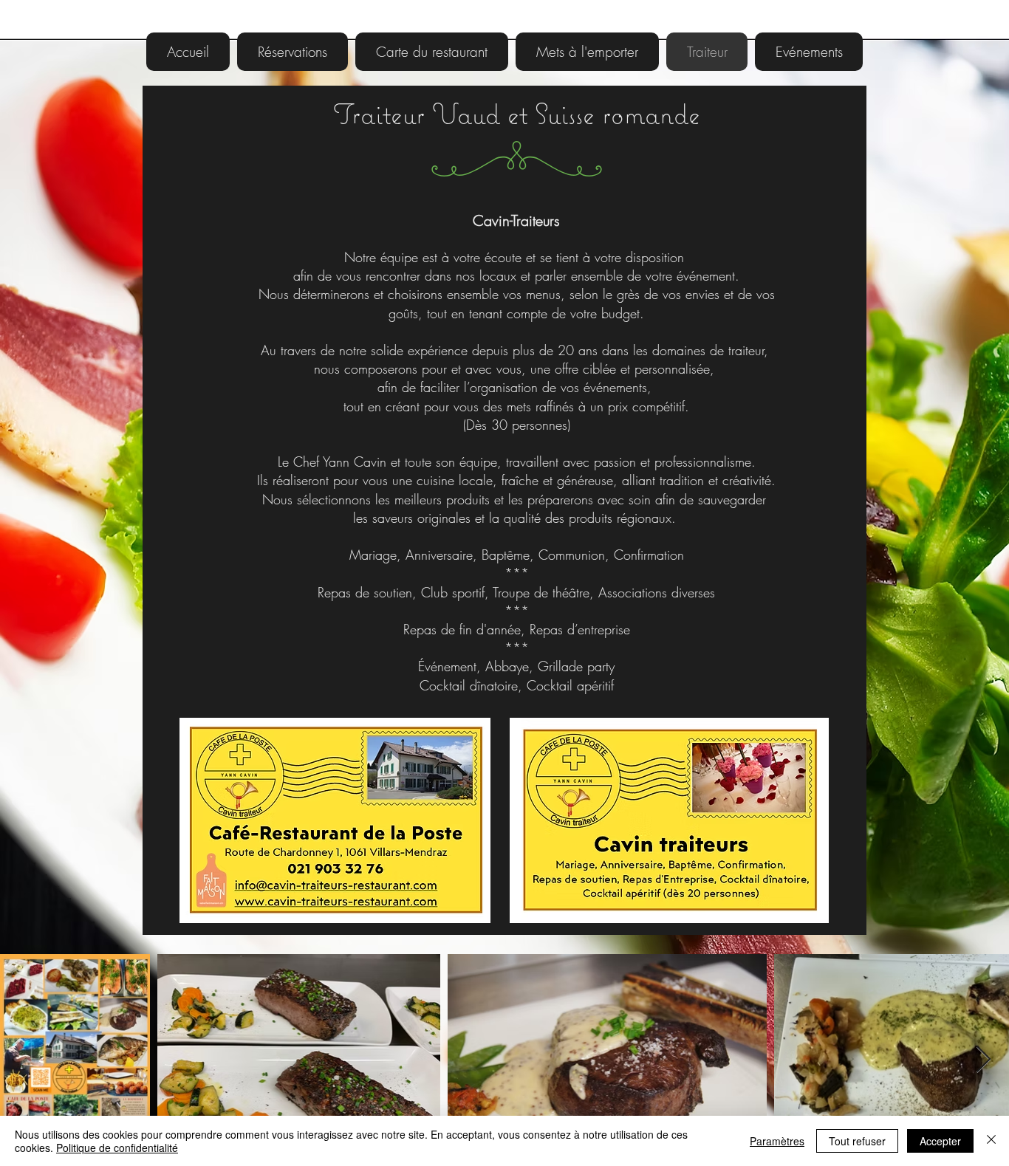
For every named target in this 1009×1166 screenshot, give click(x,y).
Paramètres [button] (777, 1141)
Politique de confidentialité (117, 1147)
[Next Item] (983, 1060)
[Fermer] (991, 1141)
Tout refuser (857, 1141)
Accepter (940, 1141)
